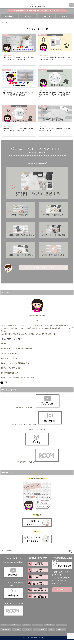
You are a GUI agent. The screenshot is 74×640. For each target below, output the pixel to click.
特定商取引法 (61, 629)
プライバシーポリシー (40, 629)
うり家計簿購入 (9, 16)
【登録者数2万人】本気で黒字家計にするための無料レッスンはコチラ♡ (37, 11)
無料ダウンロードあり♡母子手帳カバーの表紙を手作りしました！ (54, 129)
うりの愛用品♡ (27, 629)
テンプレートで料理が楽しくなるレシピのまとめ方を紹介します (54, 58)
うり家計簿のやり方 (14, 624)
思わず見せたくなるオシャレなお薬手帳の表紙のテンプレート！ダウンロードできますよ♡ (54, 95)
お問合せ (64, 16)
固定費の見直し (49, 624)
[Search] (70, 551)
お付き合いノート (37, 624)
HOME (4, 624)
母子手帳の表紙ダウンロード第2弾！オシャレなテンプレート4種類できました (18, 129)
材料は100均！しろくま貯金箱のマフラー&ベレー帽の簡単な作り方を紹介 (18, 94)
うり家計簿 (26, 624)
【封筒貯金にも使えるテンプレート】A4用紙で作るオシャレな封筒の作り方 (19, 58)
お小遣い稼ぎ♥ (5, 629)
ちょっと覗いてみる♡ (62, 589)
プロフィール (46, 16)
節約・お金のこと (61, 624)
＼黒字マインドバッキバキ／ (37, 429)
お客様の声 (28, 16)
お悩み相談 (16, 629)
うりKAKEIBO (33, 638)
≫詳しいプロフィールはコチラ (11, 339)
